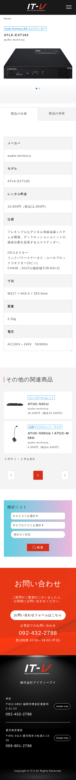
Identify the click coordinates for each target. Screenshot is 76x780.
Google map (62, 706)
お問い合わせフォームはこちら (38, 615)
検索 (40, 547)
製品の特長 (57, 113)
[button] (36, 88)
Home (7, 18)
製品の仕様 (19, 113)
